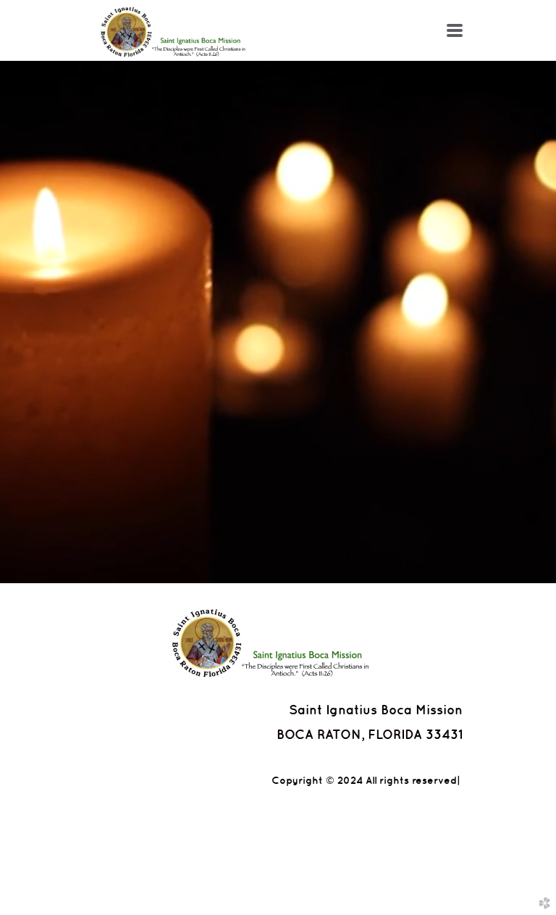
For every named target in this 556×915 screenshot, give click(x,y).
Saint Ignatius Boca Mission (376, 709)
